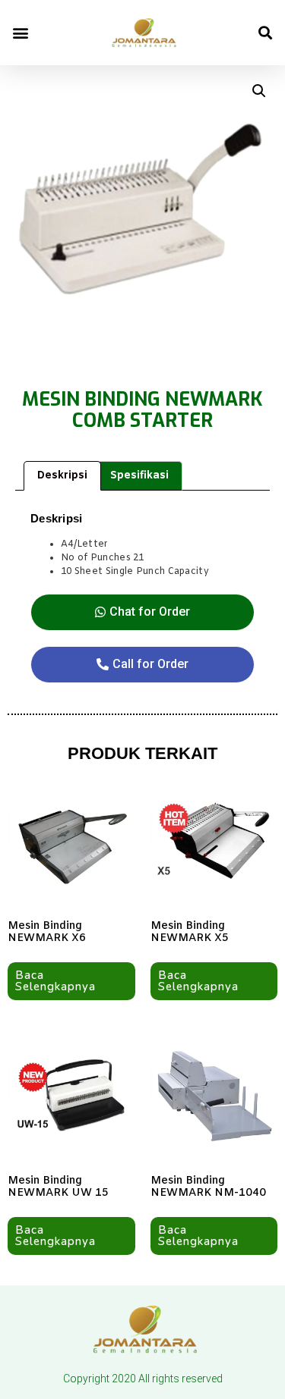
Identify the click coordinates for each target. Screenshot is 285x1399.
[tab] (62, 475)
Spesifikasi (139, 476)
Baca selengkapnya (55, 981)
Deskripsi (62, 476)
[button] (20, 32)
